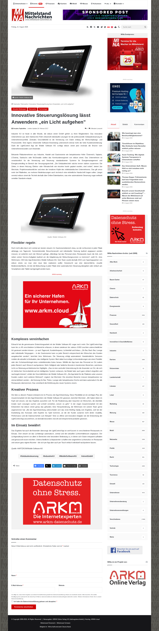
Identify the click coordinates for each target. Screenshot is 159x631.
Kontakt (118, 4)
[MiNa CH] (108, 27)
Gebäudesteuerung (29, 456)
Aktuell (113, 124)
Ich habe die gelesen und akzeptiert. (35, 601)
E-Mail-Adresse (17, 585)
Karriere (63, 4)
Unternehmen (20, 4)
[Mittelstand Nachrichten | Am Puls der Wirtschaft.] (31, 16)
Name (14, 575)
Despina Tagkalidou (19, 128)
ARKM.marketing (57, 274)
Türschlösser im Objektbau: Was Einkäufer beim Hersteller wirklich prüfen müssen (134, 146)
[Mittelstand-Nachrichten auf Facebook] (124, 554)
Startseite (16, 104)
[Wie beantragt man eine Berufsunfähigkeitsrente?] (113, 136)
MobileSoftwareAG (68, 456)
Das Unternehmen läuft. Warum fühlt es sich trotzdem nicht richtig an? (134, 168)
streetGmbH (87, 456)
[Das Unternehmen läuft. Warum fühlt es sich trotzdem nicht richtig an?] (113, 169)
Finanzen (51, 4)
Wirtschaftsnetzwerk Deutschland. (59, 627)
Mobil (74, 4)
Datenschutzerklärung (59, 594)
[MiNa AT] (112, 27)
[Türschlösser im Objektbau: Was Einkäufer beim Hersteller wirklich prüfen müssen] (113, 146)
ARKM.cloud (95, 619)
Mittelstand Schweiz (63, 623)
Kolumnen (97, 4)
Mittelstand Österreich (48, 623)
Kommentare (139, 124)
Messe (85, 4)
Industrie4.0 (49, 456)
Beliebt (125, 124)
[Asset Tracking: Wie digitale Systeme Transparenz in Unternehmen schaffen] (113, 158)
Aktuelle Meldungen (19, 109)
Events (37, 4)
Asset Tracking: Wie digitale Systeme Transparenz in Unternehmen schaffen (133, 157)
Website (61, 585)
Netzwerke (24, 104)
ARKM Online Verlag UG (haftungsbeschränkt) (68, 619)
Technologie (43, 109)
